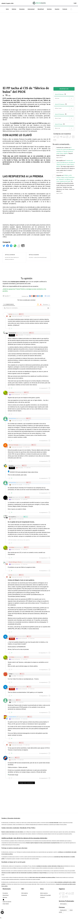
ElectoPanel (41, 9)
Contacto (64, 9)
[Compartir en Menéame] (19, 245)
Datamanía (24, 895)
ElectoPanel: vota (64, 88)
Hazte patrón (63, 910)
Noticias (14, 9)
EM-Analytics (24, 893)
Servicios (49, 9)
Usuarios (57, 9)
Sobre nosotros (44, 893)
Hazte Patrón (20, 289)
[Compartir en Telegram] (11, 245)
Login (75, 3)
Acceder (48, 296)
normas (13, 281)
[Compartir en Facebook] (7, 245)
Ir (71, 98)
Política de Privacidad (45, 895)
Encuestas (22, 9)
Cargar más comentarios (26, 782)
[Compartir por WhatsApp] (15, 245)
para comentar (20, 281)
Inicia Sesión (6, 903)
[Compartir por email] (23, 245)
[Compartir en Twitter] (4, 245)
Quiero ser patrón (7, 901)
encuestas (45, 866)
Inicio (7, 9)
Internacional (31, 9)
